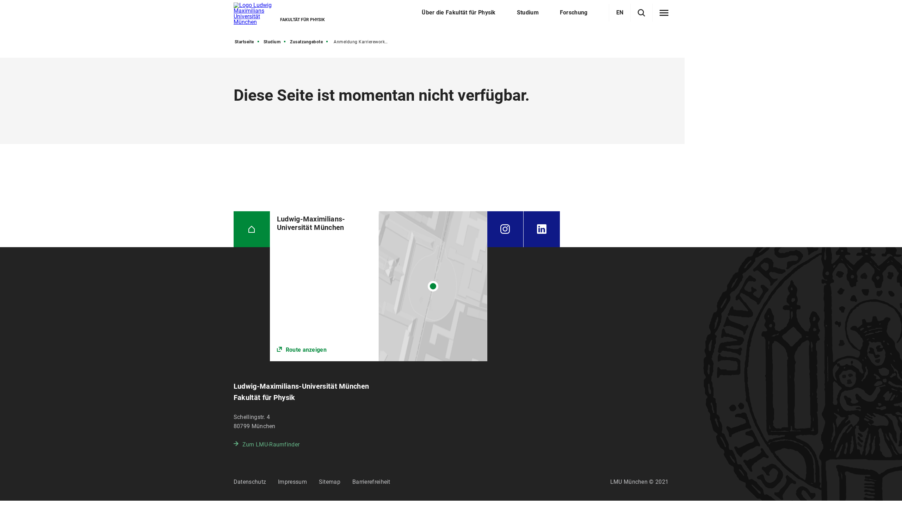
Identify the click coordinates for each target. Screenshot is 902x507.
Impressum (292, 481)
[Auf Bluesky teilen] (216, 147)
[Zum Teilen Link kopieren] (216, 105)
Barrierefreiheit (371, 481)
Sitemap (329, 481)
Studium (272, 41)
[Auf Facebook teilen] (216, 126)
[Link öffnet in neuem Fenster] (378, 286)
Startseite (244, 41)
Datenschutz (250, 481)
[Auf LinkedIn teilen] (216, 168)
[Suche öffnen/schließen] (641, 13)
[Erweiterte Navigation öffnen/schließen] (664, 13)
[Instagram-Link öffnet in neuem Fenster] (505, 229)
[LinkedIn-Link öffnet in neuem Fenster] (542, 229)
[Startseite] (252, 229)
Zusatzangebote (306, 41)
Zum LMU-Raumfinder (270, 444)
